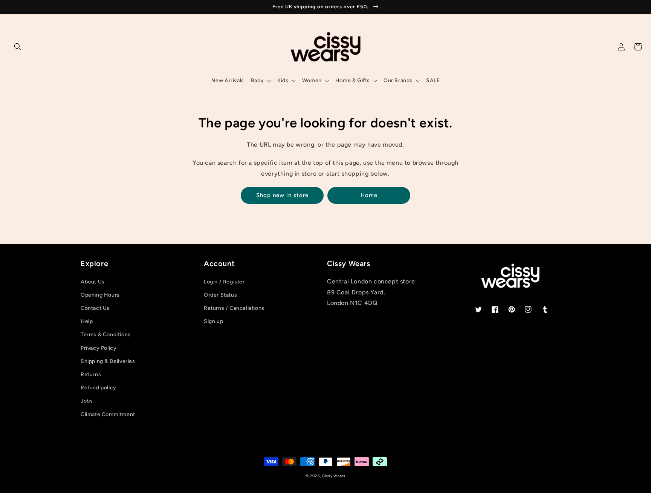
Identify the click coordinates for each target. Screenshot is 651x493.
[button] (17, 46)
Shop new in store (282, 195)
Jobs (87, 401)
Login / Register (224, 282)
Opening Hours (100, 295)
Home (369, 195)
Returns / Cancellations (234, 308)
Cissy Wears (333, 475)
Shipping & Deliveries (108, 361)
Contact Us (95, 308)
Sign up (213, 321)
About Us (93, 282)
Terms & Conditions (106, 334)
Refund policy (98, 387)
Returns (91, 374)
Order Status (220, 295)
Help (87, 321)
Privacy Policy (98, 348)
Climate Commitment (108, 414)
